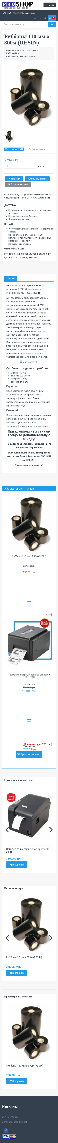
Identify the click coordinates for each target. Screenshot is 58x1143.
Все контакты (28, 13)
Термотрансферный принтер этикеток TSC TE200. (29, 676)
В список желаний (19, 184)
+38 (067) (7, 13)
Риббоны (31, 50)
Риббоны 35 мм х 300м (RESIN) (24, 957)
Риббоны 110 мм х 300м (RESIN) (29, 556)
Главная (10, 50)
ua (35, 18)
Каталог (20, 50)
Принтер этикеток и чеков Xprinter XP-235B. (28, 850)
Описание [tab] (10, 278)
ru (40, 18)
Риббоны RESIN (13, 53)
